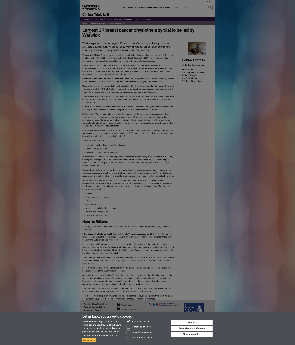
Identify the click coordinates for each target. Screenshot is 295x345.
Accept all (192, 322)
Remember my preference (192, 328)
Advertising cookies (142, 332)
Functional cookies (141, 326)
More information (191, 334)
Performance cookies (143, 337)
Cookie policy (89, 340)
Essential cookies (140, 321)
